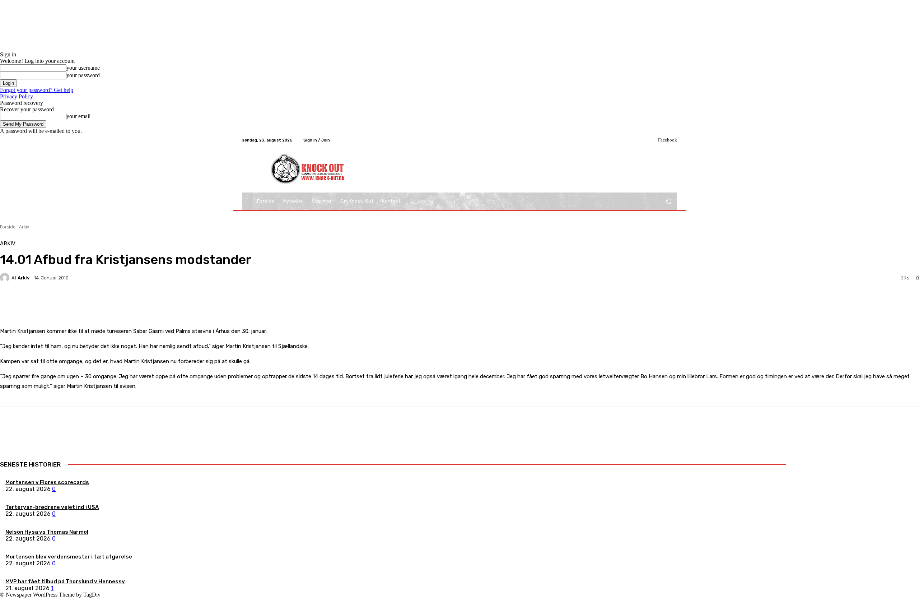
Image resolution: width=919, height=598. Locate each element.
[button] (668, 201)
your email (78, 116)
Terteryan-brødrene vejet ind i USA (52, 507)
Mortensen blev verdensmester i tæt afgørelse (68, 556)
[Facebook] (653, 140)
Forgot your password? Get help (36, 90)
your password (83, 75)
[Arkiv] (5, 277)
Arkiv (24, 227)
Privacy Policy (16, 96)
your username (83, 68)
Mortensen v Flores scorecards (47, 482)
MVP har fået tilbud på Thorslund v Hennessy (65, 581)
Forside (7, 227)
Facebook (667, 140)
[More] (169, 302)
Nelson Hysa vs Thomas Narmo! (46, 532)
